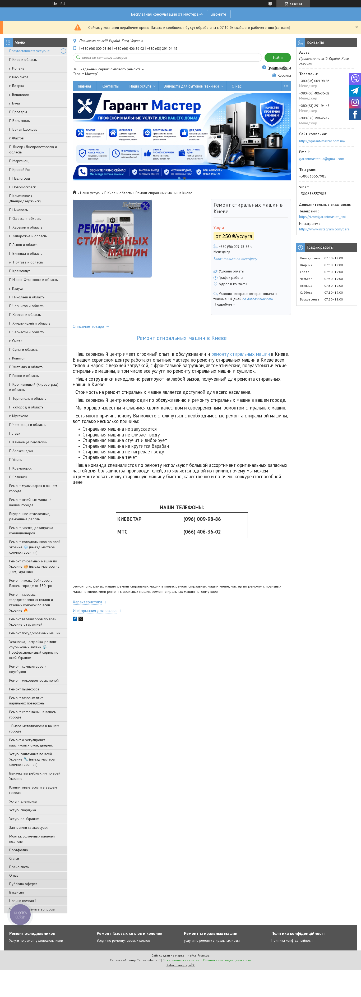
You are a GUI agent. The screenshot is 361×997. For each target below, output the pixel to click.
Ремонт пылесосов (24, 689)
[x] (80, 619)
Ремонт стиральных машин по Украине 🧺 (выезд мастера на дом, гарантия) (34, 566)
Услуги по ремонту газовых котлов (123, 940)
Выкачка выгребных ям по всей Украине (34, 776)
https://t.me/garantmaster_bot (322, 216)
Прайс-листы (19, 866)
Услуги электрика (23, 801)
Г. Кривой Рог (20, 169)
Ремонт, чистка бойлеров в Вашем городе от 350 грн (31, 583)
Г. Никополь (18, 209)
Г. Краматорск (20, 468)
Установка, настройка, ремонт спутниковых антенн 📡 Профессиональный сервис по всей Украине (33, 649)
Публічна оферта (23, 883)
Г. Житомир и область (26, 367)
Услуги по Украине (24, 818)
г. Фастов (16, 138)
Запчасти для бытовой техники (191, 86)
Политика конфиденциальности (227, 960)
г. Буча (14, 103)
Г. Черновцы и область (27, 424)
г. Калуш (16, 288)
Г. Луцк (14, 433)
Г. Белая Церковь (23, 129)
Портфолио (18, 850)
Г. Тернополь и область (27, 398)
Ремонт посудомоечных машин (34, 633)
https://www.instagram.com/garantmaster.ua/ (326, 229)
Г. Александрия (21, 450)
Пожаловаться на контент (182, 960)
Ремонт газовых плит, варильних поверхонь (26, 700)
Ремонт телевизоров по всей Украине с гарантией (32, 622)
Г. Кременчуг (19, 270)
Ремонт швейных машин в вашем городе (30, 502)
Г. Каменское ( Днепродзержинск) (25, 198)
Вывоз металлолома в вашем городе (34, 728)
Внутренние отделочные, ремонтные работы (29, 516)
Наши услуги (90, 192)
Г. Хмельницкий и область (29, 323)
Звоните (218, 14)
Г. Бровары (18, 112)
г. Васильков (19, 77)
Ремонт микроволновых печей (34, 680)
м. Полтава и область (26, 262)
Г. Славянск (18, 477)
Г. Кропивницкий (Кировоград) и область (33, 387)
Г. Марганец (19, 160)
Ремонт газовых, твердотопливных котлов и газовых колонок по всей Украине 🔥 (31, 602)
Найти (278, 58)
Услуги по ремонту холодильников (36, 940)
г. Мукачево (18, 415)
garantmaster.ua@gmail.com (321, 158)
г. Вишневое (19, 94)
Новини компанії (22, 900)
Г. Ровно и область (24, 375)
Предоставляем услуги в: (29, 50)
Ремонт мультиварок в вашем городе (33, 488)
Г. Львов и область (23, 244)
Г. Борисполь (19, 120)
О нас (13, 875)
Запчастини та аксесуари (29, 827)
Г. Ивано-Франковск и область (33, 279)
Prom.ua (203, 955)
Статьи (14, 858)
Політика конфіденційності (292, 940)
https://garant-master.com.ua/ (322, 141)
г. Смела (15, 340)
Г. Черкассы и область (26, 332)
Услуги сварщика (22, 810)
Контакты (110, 86)
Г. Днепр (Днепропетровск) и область (33, 149)
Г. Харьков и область (25, 227)
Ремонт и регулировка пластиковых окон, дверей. (31, 742)
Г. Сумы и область (23, 349)
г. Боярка (16, 85)
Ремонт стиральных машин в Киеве (182, 338)
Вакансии (16, 892)
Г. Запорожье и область (28, 236)
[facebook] (75, 619)
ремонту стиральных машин (240, 354)
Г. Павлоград (19, 178)
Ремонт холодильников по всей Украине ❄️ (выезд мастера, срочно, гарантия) (34, 547)
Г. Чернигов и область (26, 305)
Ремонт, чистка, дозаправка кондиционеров (31, 530)
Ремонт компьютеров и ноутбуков (28, 669)
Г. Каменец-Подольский (28, 442)
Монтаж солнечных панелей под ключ (32, 839)
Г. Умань (15, 459)
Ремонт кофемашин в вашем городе (33, 714)
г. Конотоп (17, 358)
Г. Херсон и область (25, 314)
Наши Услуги (140, 86)
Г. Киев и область (23, 59)
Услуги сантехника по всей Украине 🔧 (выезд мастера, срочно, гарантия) (32, 759)
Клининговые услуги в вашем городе (33, 790)
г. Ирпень (16, 68)
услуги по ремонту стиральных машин (213, 940)
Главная (84, 86)
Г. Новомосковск (22, 187)
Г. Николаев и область (26, 297)
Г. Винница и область (25, 253)
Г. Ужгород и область (26, 407)
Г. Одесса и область (25, 218)
